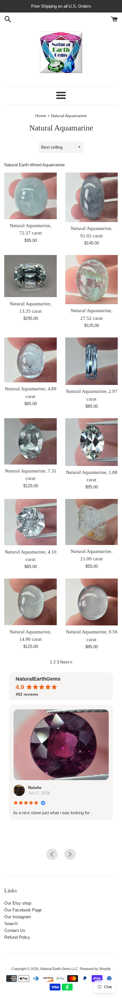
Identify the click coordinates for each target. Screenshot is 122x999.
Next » (66, 662)
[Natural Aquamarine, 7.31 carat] (30, 441)
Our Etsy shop (17, 903)
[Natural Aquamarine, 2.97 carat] (91, 361)
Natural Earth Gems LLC (59, 969)
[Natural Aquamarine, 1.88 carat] (91, 442)
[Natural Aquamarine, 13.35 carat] (30, 276)
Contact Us (14, 930)
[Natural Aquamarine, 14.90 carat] (30, 602)
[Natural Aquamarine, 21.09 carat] (91, 522)
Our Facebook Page (23, 909)
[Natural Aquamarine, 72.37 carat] (30, 196)
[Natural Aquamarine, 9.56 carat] (91, 602)
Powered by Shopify (95, 969)
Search (11, 923)
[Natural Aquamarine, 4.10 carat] (30, 522)
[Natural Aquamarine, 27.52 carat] (91, 279)
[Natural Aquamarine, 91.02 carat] (91, 197)
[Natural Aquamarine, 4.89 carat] (30, 359)
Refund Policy (17, 937)
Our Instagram (17, 916)
